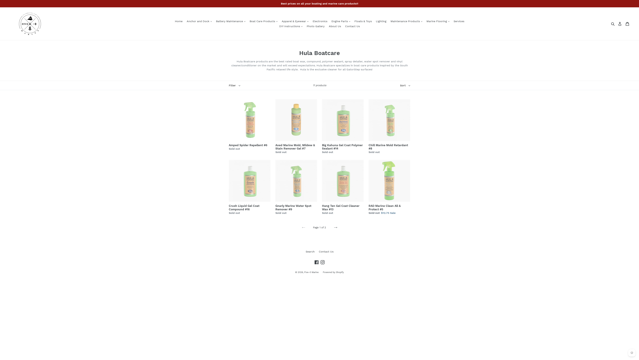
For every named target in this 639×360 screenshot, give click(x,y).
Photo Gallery (316, 26)
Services (459, 21)
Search (310, 251)
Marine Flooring (437, 21)
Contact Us (352, 26)
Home (179, 21)
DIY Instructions (290, 26)
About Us (335, 26)
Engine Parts (340, 21)
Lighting (381, 21)
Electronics (320, 21)
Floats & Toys (363, 21)
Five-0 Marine (311, 272)
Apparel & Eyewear (294, 21)
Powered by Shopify (333, 272)
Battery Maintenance (230, 21)
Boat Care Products (263, 21)
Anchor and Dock (198, 21)
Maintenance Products (406, 21)
